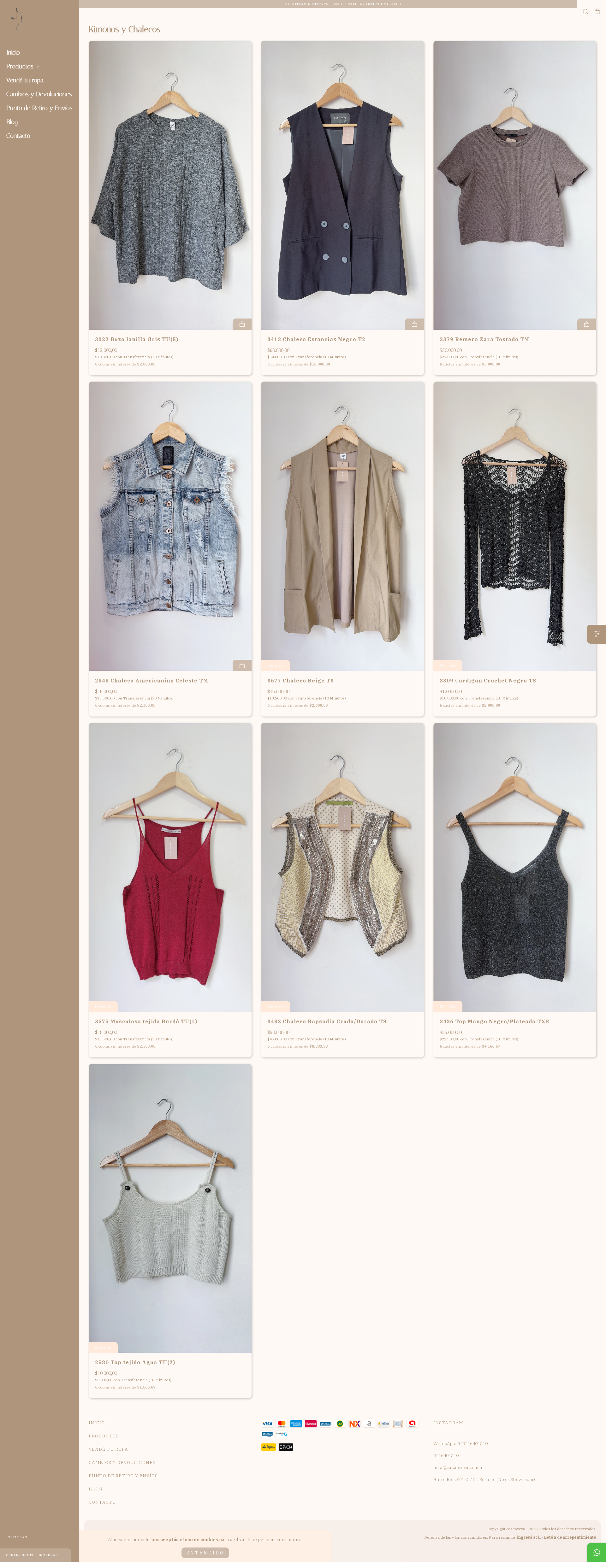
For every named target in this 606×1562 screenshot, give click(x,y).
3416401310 (446, 1455)
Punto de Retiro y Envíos (39, 108)
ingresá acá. (529, 1537)
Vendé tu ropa (25, 80)
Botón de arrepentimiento (570, 1537)
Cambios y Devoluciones (39, 94)
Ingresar (48, 1555)
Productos (19, 66)
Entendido (205, 1553)
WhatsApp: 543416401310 (460, 1443)
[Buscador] (585, 11)
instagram (16, 1537)
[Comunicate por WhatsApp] (596, 1552)
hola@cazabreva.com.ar (458, 1467)
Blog (12, 122)
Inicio (13, 52)
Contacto (18, 135)
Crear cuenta (20, 1555)
